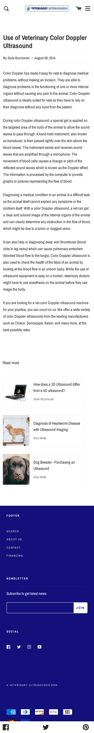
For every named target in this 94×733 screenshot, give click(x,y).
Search (13, 531)
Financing (15, 555)
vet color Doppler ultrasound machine (62, 302)
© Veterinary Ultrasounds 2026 (32, 685)
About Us (14, 539)
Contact (14, 547)
